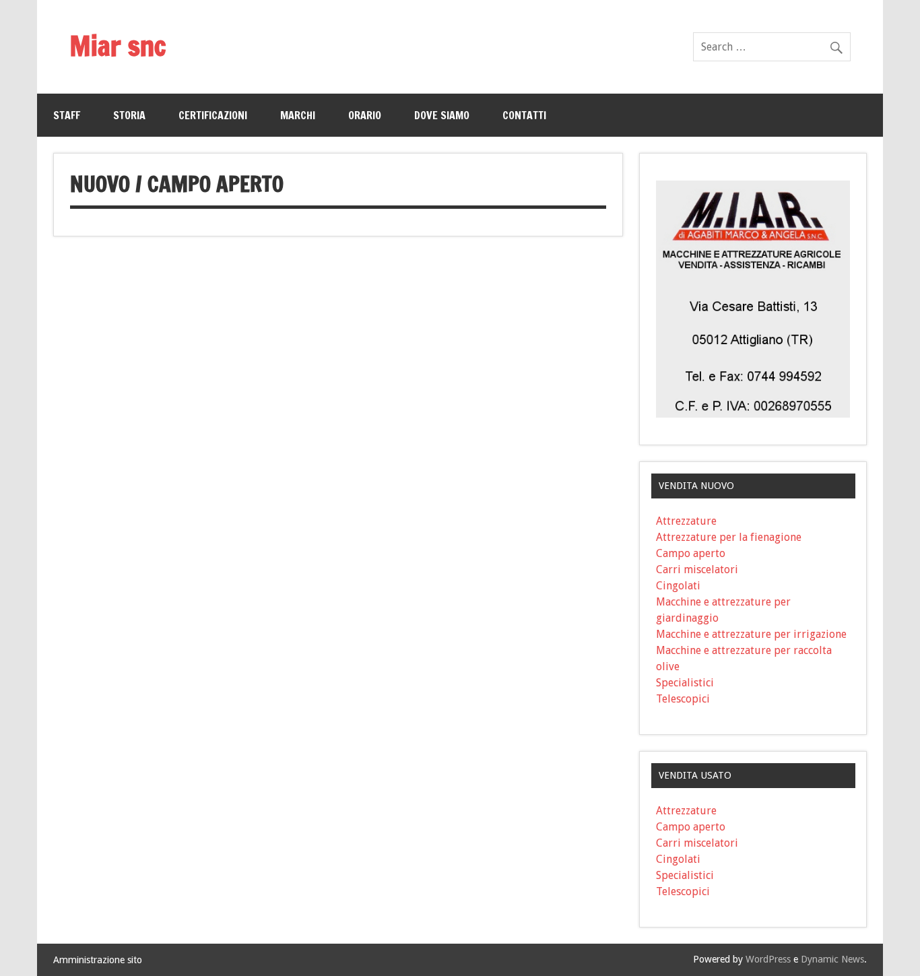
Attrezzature (686, 521)
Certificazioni (212, 115)
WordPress (768, 959)
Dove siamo (441, 115)
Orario (364, 115)
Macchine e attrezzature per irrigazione (751, 634)
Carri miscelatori (697, 569)
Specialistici (685, 682)
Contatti (524, 115)
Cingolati (678, 585)
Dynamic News (832, 959)
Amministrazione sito (97, 960)
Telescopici (683, 698)
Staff (66, 115)
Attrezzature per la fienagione (728, 537)
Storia (129, 115)
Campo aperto (690, 553)
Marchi (297, 115)
